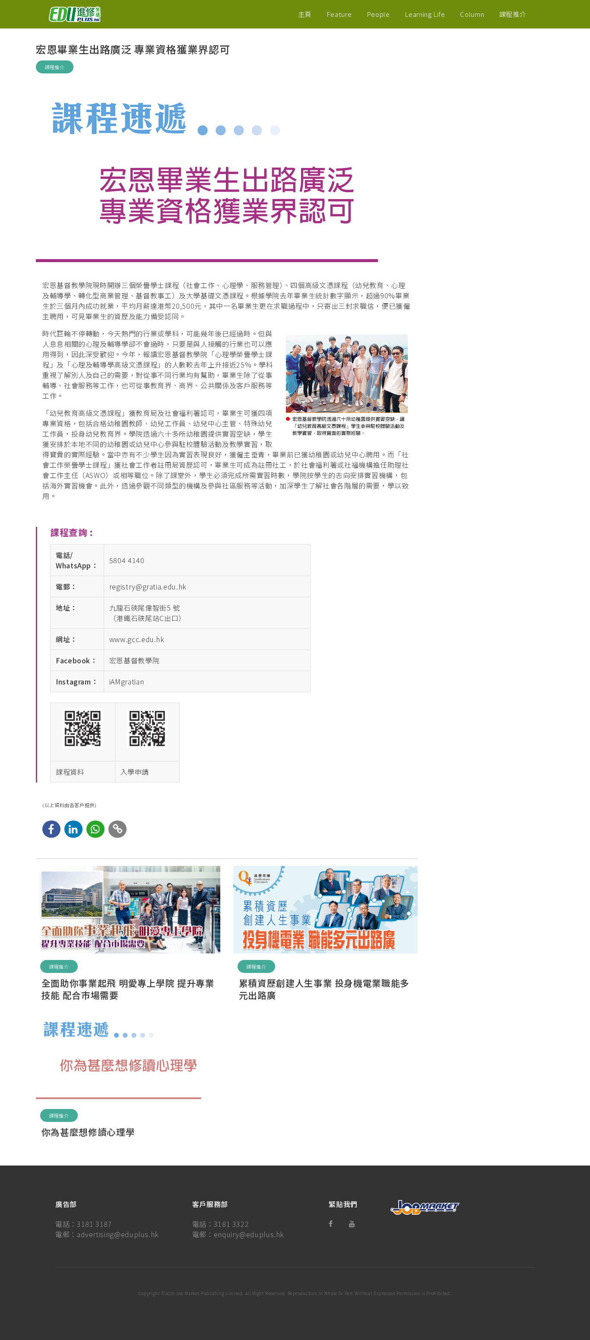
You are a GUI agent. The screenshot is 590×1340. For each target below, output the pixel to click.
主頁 (304, 14)
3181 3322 (231, 1224)
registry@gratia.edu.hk (148, 586)
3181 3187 (94, 1224)
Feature (339, 14)
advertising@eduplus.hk (118, 1234)
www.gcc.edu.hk (137, 639)
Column (472, 14)
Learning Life (425, 14)
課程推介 (513, 14)
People (378, 14)
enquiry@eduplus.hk (249, 1234)
